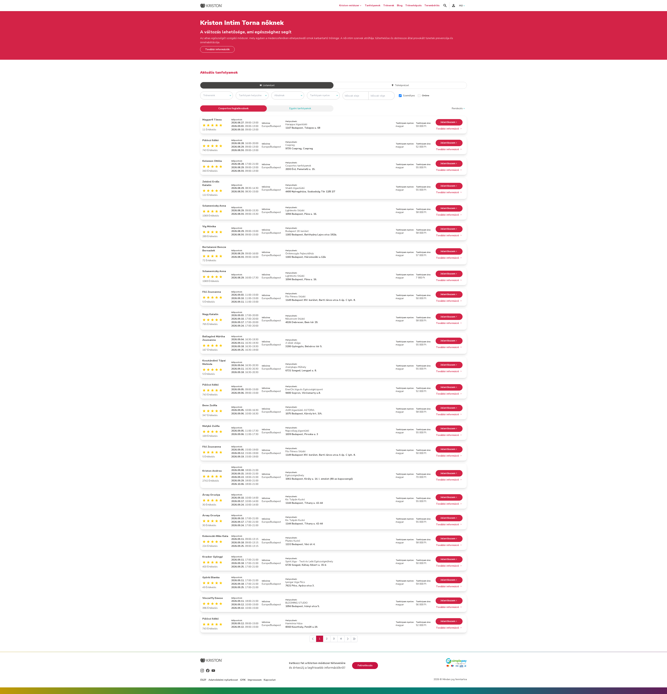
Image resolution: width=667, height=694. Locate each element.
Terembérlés (431, 5)
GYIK (243, 680)
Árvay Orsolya (211, 494)
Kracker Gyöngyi (212, 556)
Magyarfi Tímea (212, 119)
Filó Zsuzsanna (211, 292)
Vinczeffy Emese (212, 598)
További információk (217, 49)
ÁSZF (203, 680)
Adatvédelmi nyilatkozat (223, 680)
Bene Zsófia (209, 405)
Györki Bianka (211, 577)
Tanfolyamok (372, 5)
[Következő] (347, 639)
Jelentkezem (447, 122)
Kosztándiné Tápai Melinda (214, 362)
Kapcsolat (270, 680)
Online (425, 95)
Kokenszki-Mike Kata (215, 536)
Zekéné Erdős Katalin (210, 183)
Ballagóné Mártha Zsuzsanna (213, 338)
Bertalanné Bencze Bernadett (214, 248)
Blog (399, 5)
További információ (448, 128)
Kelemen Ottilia (212, 161)
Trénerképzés (413, 5)
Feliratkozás (365, 665)
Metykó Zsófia (211, 426)
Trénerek (388, 5)
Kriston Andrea (212, 471)
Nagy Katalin (210, 314)
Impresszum (255, 680)
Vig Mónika (209, 226)
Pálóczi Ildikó (210, 140)
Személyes (409, 95)
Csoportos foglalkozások (233, 108)
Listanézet (268, 85)
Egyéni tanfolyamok (300, 108)
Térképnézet (401, 85)
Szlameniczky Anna (214, 205)
